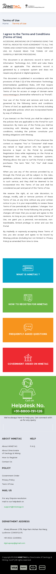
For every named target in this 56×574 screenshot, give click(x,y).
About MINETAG (9, 446)
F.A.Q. (32, 446)
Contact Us (7, 462)
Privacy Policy (8, 480)
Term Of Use (8, 484)
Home (5, 23)
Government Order (10, 476)
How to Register (9, 457)
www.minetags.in (11, 94)
